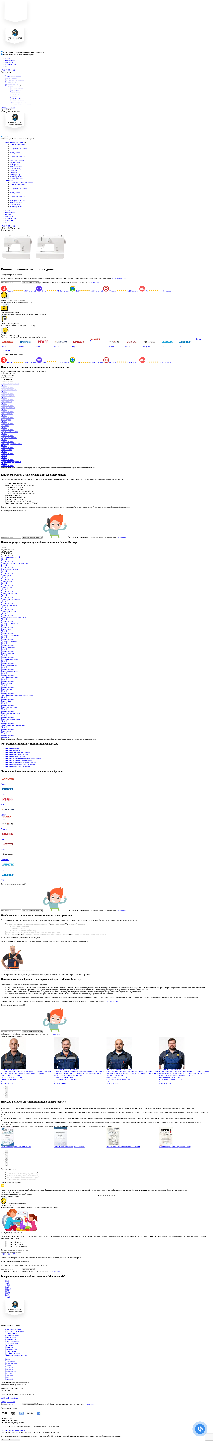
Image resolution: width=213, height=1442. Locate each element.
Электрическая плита (18, 200)
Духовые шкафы (11, 84)
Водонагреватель (16, 177)
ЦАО (7, 1281)
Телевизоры (14, 94)
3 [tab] (6, 1092)
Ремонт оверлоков (12, 748)
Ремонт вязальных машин (15, 756)
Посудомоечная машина (19, 149)
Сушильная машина (17, 157)
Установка (9, 180)
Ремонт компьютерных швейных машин (20, 762)
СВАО (7, 1285)
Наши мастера (10, 64)
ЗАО (7, 1295)
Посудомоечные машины (14, 80)
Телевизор (14, 171)
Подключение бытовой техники (22, 182)
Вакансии (9, 220)
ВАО (7, 1287)
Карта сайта (9, 1379)
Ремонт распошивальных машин (17, 752)
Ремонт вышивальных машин (16, 754)
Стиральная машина (17, 145)
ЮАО (7, 1291)
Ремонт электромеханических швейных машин (23, 758)
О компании (10, 60)
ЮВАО (8, 1289)
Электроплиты (11, 82)
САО (7, 1283)
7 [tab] (6, 1165)
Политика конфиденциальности (13, 1430)
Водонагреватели (16, 90)
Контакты (9, 62)
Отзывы (8, 214)
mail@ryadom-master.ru (9, 1398)
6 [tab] (6, 1163)
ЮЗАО (8, 1293)
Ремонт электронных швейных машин (20, 760)
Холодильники (11, 78)
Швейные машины (17, 100)
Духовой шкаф (15, 169)
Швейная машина (16, 179)
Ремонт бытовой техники (15, 143)
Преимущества (11, 1363)
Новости (8, 1373)
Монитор (13, 173)
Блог (7, 66)
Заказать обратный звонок (10, 1440)
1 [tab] (6, 1087)
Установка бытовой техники (20, 104)
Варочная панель (16, 167)
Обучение (9, 1367)
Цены (7, 58)
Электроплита (15, 165)
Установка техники (17, 161)
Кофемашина (15, 163)
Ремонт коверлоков (12, 750)
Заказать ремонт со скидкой (32, 537)
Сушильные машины (18, 102)
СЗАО (7, 1297)
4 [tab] (6, 1094)
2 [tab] (6, 1090)
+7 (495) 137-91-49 (8, 70)
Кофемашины (15, 92)
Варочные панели (16, 88)
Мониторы (14, 96)
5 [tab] (6, 1097)
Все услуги (5, 737)
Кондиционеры (15, 98)
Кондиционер (15, 175)
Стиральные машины (13, 76)
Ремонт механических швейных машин (20, 764)
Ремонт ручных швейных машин (17, 766)
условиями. (95, 282)
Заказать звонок (28, 1269)
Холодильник (15, 153)
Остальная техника (12, 86)
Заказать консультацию (31, 282)
